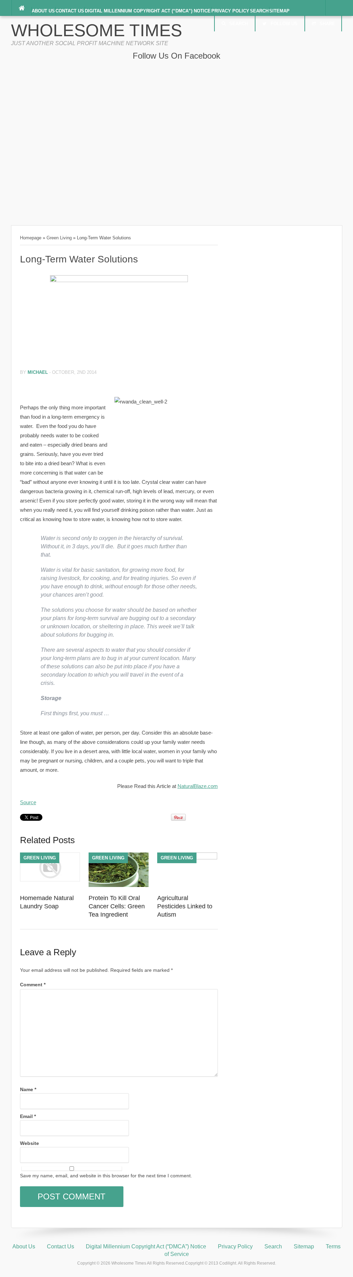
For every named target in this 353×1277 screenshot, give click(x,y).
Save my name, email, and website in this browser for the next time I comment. (106, 1175)
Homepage (30, 237)
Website (29, 1143)
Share (327, 23)
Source (28, 802)
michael (38, 372)
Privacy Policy (230, 10)
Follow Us (284, 23)
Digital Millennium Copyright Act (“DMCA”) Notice (148, 10)
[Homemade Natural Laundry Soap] (50, 879)
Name (28, 1089)
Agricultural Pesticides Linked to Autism (184, 906)
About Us (43, 10)
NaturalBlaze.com (198, 786)
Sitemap (279, 10)
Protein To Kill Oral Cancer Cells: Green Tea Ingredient (117, 906)
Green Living (59, 237)
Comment (33, 984)
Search (259, 10)
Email (28, 1116)
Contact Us (70, 10)
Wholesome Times (96, 30)
